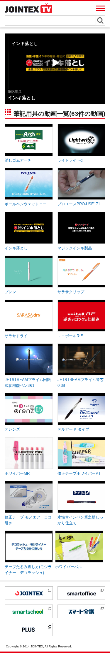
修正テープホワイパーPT (79, 473)
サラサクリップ (70, 292)
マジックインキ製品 (74, 248)
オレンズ (12, 429)
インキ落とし (16, 248)
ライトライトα (70, 160)
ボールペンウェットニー (26, 204)
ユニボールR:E (70, 336)
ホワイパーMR (17, 473)
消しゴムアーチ (18, 160)
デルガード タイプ (73, 429)
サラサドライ (16, 336)
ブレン (10, 292)
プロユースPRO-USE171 (78, 204)
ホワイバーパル (68, 567)
